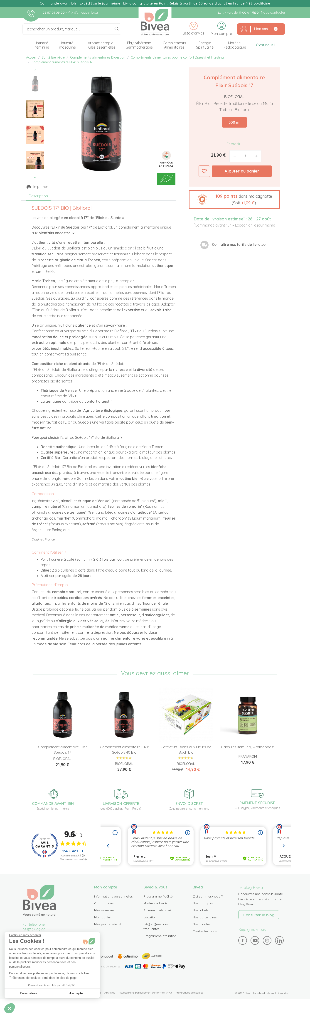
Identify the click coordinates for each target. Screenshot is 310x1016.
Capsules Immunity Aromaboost (247, 747)
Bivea (155, 22)
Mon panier (102, 917)
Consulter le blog (258, 914)
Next (35, 177)
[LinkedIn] (279, 940)
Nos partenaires (205, 917)
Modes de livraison (157, 903)
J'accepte (76, 993)
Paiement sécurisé (157, 910)
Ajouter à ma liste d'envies (204, 171)
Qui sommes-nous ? (208, 896)
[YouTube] (255, 940)
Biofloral (234, 96)
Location (150, 917)
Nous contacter (273, 12)
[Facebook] (242, 940)
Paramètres (28, 993)
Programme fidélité (157, 896)
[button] (234, 199)
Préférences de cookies (189, 992)
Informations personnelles (113, 896)
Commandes (104, 903)
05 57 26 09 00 (54, 12)
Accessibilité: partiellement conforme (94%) (145, 992)
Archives (109, 992)
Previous (35, 69)
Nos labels (200, 910)
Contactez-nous (205, 931)
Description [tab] (38, 196)
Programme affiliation (160, 936)
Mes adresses (104, 910)
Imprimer (40, 186)
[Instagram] (267, 940)
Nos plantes (202, 924)
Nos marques (203, 903)
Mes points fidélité (107, 924)
